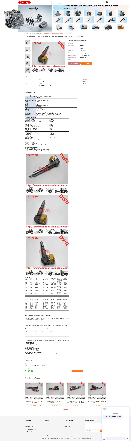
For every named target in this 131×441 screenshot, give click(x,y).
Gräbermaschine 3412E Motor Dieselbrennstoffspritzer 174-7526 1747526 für (58, 33)
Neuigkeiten (61, 435)
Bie (45, 424)
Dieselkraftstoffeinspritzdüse (40, 353)
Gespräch (75, 63)
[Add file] (104, 438)
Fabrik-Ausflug (60, 2)
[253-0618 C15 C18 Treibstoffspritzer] (34, 390)
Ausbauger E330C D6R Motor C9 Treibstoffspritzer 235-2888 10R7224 (55, 402)
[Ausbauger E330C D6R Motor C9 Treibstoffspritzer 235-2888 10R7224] (55, 390)
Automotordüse (51, 353)
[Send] (127, 438)
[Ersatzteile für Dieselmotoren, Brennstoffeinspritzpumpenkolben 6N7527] (96, 390)
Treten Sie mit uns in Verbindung (85, 2)
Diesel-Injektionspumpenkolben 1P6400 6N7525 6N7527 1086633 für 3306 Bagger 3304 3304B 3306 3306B (75, 402)
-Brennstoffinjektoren (29, 426)
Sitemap (70, 435)
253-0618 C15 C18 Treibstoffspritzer (34, 401)
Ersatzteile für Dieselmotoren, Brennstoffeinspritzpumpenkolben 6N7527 (96, 402)
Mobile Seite (96, 435)
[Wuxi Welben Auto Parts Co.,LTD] (24, 2)
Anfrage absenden (77, 371)
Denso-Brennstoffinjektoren (30, 424)
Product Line (67, 424)
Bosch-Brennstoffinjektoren (30, 431)
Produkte (46, 2)
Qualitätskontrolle (72, 2)
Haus (39, 2)
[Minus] (127, 409)
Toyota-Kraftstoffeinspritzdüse (30, 429)
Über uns (52, 2)
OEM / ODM (67, 426)
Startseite (35, 435)
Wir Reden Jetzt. (99, 2)
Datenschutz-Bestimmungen (82, 435)
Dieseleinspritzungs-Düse (61, 353)
